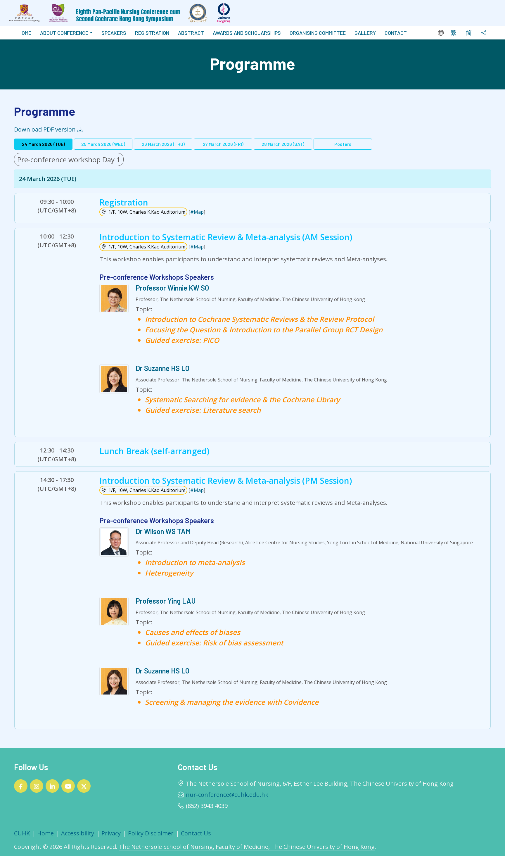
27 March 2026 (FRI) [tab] (223, 144)
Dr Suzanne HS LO (162, 368)
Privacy (111, 833)
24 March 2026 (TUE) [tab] (43, 144)
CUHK (22, 833)
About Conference (64, 33)
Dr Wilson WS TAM (163, 531)
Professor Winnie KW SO (172, 288)
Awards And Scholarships (247, 33)
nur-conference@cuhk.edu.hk (227, 795)
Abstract (191, 33)
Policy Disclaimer (151, 833)
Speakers (113, 33)
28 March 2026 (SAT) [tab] (283, 144)
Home (24, 33)
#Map (197, 212)
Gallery (365, 33)
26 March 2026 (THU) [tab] (163, 144)
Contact (396, 33)
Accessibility (77, 833)
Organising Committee (318, 33)
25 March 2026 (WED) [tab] (103, 144)
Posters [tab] (343, 144)
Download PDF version (45, 129)
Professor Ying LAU (166, 601)
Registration (152, 33)
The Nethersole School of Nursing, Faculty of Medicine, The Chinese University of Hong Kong (247, 847)
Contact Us (196, 833)
